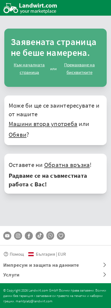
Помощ (17, 254)
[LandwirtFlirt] (61, 236)
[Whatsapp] (50, 235)
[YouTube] (7, 236)
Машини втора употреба (43, 123)
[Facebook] (29, 236)
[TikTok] (40, 236)
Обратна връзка (67, 164)
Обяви (17, 134)
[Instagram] (18, 236)
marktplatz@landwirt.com (34, 301)
